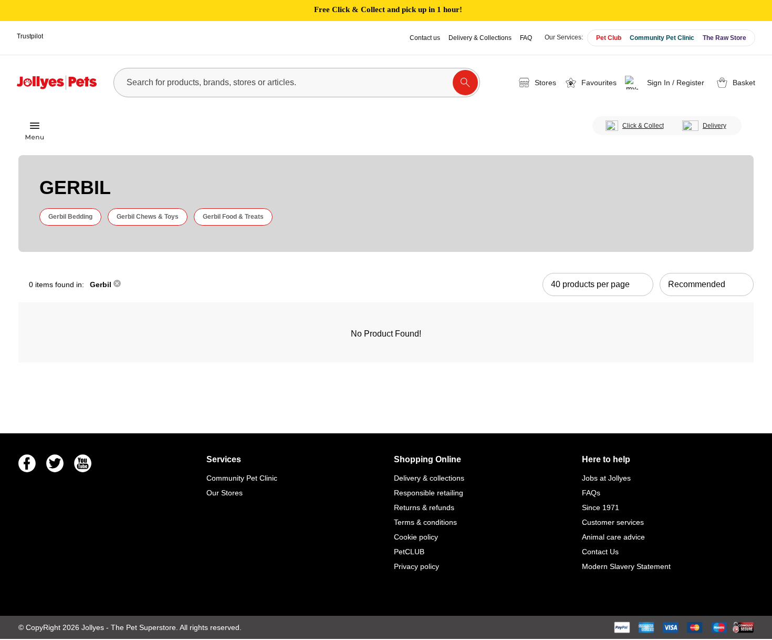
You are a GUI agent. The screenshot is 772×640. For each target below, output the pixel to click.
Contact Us (600, 551)
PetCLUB (409, 551)
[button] (666, 82)
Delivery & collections (429, 478)
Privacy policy (416, 566)
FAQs (591, 493)
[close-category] (117, 284)
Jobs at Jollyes (606, 478)
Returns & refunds (424, 507)
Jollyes (93, 627)
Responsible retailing (428, 493)
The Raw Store (724, 38)
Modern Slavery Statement (626, 566)
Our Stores (224, 493)
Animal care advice (613, 537)
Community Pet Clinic (662, 38)
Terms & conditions (425, 522)
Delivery (714, 125)
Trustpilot (30, 36)
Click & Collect (643, 125)
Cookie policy (416, 537)
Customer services (613, 522)
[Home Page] (57, 82)
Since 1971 (600, 507)
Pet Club (608, 38)
